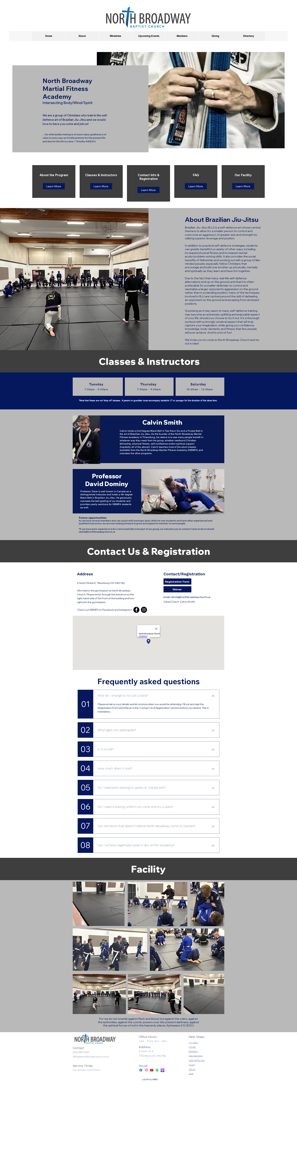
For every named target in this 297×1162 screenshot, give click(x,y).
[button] (82, 36)
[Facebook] (136, 610)
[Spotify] (157, 1070)
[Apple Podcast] (162, 1070)
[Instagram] (144, 610)
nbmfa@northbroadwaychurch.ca (97, 531)
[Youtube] (152, 1070)
